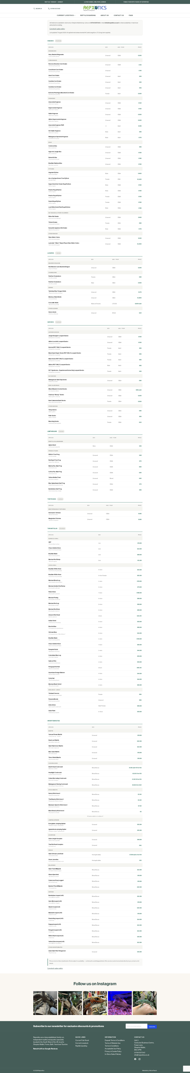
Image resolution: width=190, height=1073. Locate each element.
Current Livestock (65, 15)
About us (105, 15)
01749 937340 (55, 8)
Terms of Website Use (112, 1043)
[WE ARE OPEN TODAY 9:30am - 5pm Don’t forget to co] (70, 1003)
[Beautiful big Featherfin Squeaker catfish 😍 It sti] (120, 1003)
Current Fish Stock (82, 1040)
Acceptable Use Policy (113, 1049)
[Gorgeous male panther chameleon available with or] (145, 1003)
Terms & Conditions (112, 1046)
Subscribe (152, 1027)
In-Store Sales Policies (113, 1054)
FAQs (131, 15)
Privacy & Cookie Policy (113, 1051)
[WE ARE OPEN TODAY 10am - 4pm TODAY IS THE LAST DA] (45, 1003)
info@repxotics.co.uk (141, 1055)
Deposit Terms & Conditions (114, 1040)
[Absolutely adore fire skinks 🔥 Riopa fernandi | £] (95, 1003)
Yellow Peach (153, 1070)
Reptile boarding (88, 15)
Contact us (119, 15)
